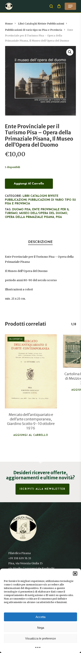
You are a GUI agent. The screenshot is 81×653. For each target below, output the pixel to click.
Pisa (59, 217)
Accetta (40, 617)
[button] (75, 573)
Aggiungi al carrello (29, 183)
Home (9, 23)
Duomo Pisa (21, 209)
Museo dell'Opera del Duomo (43, 213)
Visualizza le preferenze (40, 638)
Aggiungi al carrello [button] (30, 435)
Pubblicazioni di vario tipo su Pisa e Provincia (33, 30)
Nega (40, 627)
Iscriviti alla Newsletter (42, 489)
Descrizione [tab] (40, 242)
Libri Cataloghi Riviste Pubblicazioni (41, 23)
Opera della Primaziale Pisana (29, 217)
